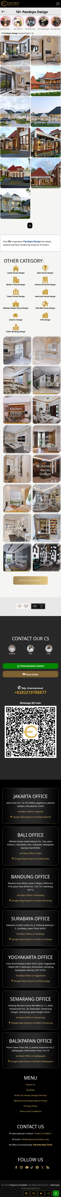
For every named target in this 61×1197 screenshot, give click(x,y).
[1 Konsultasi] (56, 1193)
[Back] (3, 11)
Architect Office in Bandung (30, 895)
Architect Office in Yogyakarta (30, 975)
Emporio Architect (18, 1184)
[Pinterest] (37, 1167)
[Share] (48, 1193)
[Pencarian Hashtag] (26, 1193)
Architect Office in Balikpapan (30, 1055)
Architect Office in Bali (30, 853)
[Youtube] (27, 1167)
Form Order (30, 674)
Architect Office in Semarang (30, 1017)
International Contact (32, 665)
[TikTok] (32, 1167)
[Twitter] (42, 1168)
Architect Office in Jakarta (30, 811)
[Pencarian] (34, 1193)
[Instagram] (21, 1167)
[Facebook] (16, 1167)
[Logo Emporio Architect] (10, 4)
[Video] (41, 1193)
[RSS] (47, 1167)
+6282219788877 (30, 692)
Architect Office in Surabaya (30, 933)
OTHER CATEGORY (30, 580)
